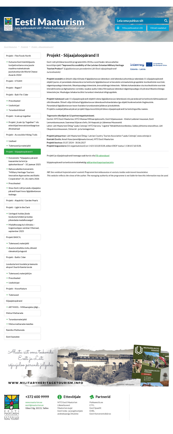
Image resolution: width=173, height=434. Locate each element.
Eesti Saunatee (12, 336)
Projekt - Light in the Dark (18, 207)
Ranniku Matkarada (15, 330)
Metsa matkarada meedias (21, 324)
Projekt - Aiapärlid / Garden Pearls (22, 200)
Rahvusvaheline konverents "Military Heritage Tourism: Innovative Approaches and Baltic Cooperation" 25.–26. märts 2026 (24, 174)
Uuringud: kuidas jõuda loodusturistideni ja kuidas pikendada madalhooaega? (21, 216)
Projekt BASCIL (13, 237)
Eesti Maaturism (10, 47)
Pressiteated (14, 100)
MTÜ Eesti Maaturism (67, 402)
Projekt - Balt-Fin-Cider (17, 94)
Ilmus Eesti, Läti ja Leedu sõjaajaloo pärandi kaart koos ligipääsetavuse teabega (25, 191)
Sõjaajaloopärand (14, 300)
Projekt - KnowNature (16, 288)
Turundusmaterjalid (18, 319)
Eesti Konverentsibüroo (100, 413)
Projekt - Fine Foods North (18, 55)
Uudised (12, 141)
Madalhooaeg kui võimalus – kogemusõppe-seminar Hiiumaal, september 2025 (24, 227)
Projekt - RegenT (14, 87)
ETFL (91, 405)
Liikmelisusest (63, 405)
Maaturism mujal (64, 408)
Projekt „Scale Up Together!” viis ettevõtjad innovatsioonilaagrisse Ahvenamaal (24, 125)
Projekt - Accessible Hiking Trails (21, 134)
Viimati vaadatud (158, 28)
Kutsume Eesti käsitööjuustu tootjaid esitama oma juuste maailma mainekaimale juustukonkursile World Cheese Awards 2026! (23, 68)
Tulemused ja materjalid (20, 145)
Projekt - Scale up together (18, 116)
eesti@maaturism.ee (34, 405)
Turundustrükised (17, 110)
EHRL (92, 411)
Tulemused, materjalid (19, 243)
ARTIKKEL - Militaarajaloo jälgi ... (24, 307)
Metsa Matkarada (14, 313)
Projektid (24, 47)
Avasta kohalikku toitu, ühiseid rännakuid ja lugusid (23, 249)
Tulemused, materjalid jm (20, 273)
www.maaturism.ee (33, 402)
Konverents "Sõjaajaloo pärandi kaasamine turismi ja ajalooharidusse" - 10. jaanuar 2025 (25, 161)
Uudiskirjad (14, 105)
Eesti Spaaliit (95, 408)
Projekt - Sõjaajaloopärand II (42, 47)
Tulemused (14, 294)
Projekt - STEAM (14, 81)
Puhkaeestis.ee (96, 402)
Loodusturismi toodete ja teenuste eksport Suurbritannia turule (22, 265)
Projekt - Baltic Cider (16, 257)
